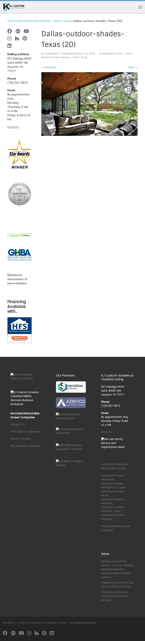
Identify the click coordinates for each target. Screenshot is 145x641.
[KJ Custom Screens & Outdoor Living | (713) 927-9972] (13, 7)
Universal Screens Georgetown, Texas (113, 485)
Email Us (13, 127)
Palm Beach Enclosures (25, 431)
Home (11, 21)
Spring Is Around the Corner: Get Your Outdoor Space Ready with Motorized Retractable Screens (117, 569)
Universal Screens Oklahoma (112, 477)
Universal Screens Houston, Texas (112, 509)
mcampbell (51, 53)
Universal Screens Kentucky (112, 501)
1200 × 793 (123, 53)
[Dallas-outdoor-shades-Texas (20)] (89, 104)
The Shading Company (25, 446)
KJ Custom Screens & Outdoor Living (40, 623)
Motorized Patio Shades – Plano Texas (44, 21)
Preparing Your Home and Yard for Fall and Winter (117, 584)
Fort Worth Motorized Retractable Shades (114, 466)
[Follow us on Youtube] (26, 31)
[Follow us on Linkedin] (9, 46)
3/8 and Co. (18, 424)
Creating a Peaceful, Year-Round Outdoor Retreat (114, 596)
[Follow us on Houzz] (17, 38)
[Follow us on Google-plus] (17, 31)
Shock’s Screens (21, 439)
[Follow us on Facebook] (9, 31)
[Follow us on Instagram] (9, 38)
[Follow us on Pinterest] (24, 38)
